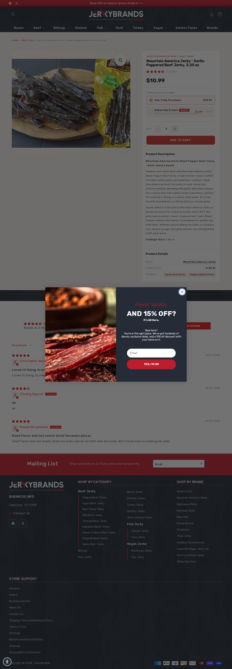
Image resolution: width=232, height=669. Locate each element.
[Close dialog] (182, 292)
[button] (7, 661)
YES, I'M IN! (151, 364)
